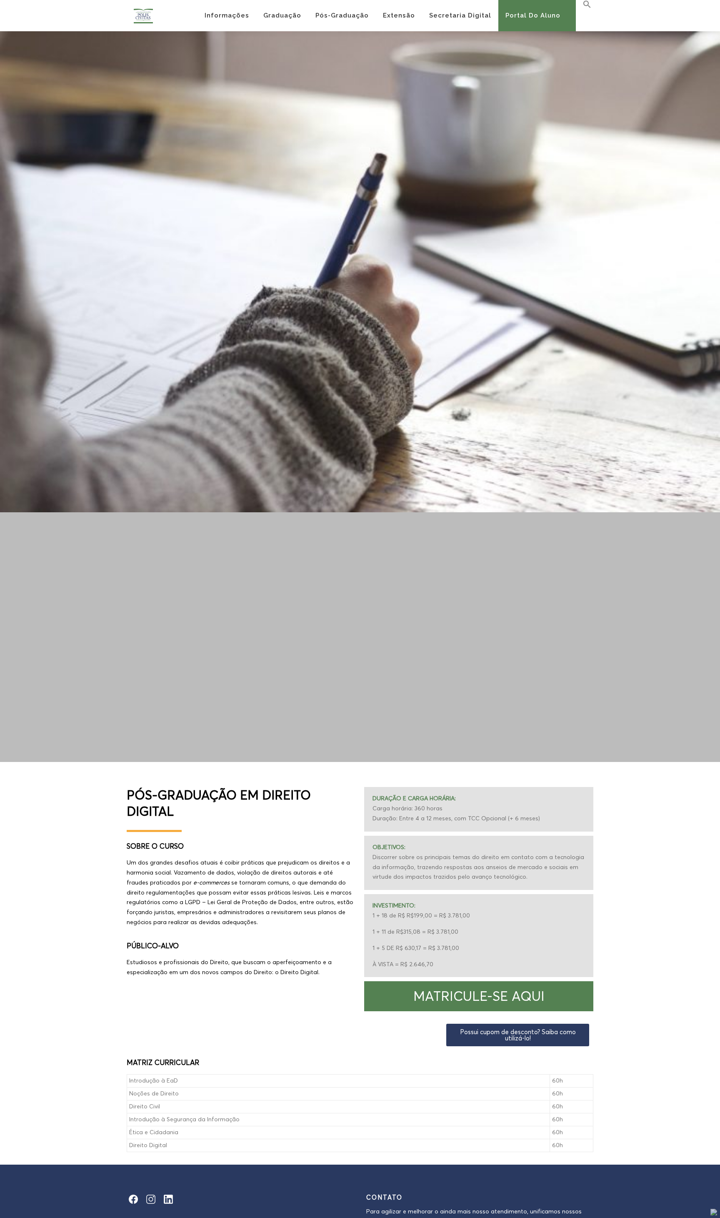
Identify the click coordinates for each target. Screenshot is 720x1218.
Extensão (399, 15)
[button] (478, 996)
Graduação (282, 15)
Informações (227, 15)
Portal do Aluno (532, 15)
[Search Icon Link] (583, 5)
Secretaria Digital (460, 15)
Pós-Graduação (342, 15)
